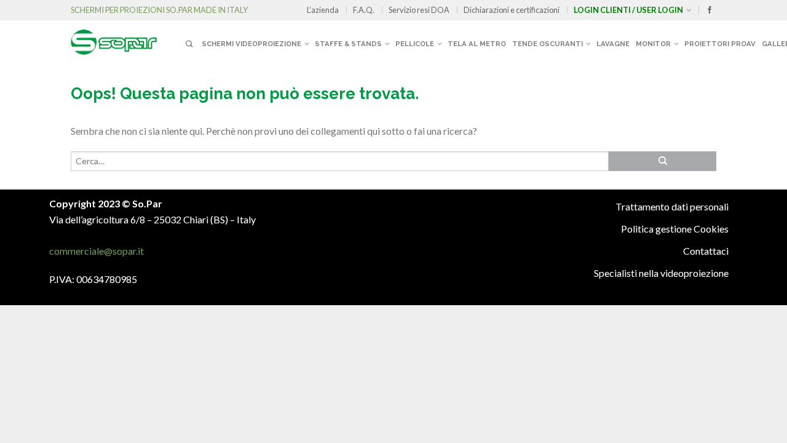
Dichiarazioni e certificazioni (512, 10)
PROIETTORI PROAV (720, 43)
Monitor (653, 43)
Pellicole (414, 43)
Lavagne (613, 43)
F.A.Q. (363, 10)
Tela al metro (477, 43)
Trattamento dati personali (672, 206)
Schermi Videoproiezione (251, 43)
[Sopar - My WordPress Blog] (126, 37)
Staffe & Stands (348, 43)
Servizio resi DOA (419, 10)
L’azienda (323, 10)
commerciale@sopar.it (96, 251)
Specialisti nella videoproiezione (661, 273)
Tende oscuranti (547, 43)
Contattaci (706, 251)
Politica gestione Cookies (675, 228)
